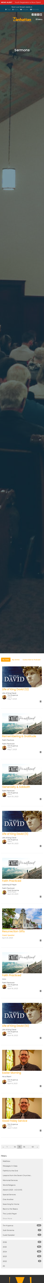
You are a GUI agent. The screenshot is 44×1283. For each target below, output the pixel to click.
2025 (21, 1247)
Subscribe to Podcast (31, 660)
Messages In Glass (10, 1166)
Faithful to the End (10, 1171)
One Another (8, 1199)
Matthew (6, 1161)
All (4, 1266)
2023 (21, 1256)
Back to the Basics (10, 1209)
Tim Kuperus (21, 1225)
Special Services (9, 1195)
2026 (21, 1242)
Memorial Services (10, 1180)
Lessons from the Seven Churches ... (17, 1175)
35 (20, 1147)
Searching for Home (11, 1204)
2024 (21, 1252)
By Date (5, 660)
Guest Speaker (21, 1235)
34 (15, 1147)
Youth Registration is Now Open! (28, 2)
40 (33, 1147)
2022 (21, 1261)
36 (24, 1147)
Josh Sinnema (21, 1230)
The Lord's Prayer (10, 1214)
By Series (16, 660)
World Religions (9, 1185)
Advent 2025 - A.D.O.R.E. (12, 1190)
